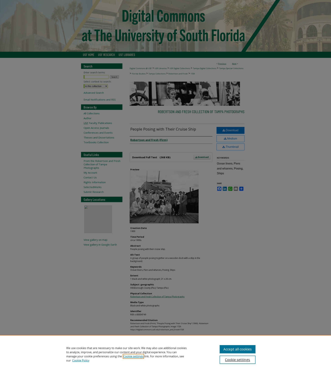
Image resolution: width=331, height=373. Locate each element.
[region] (165, 354)
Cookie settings (133, 356)
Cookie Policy (80, 360)
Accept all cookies (237, 349)
